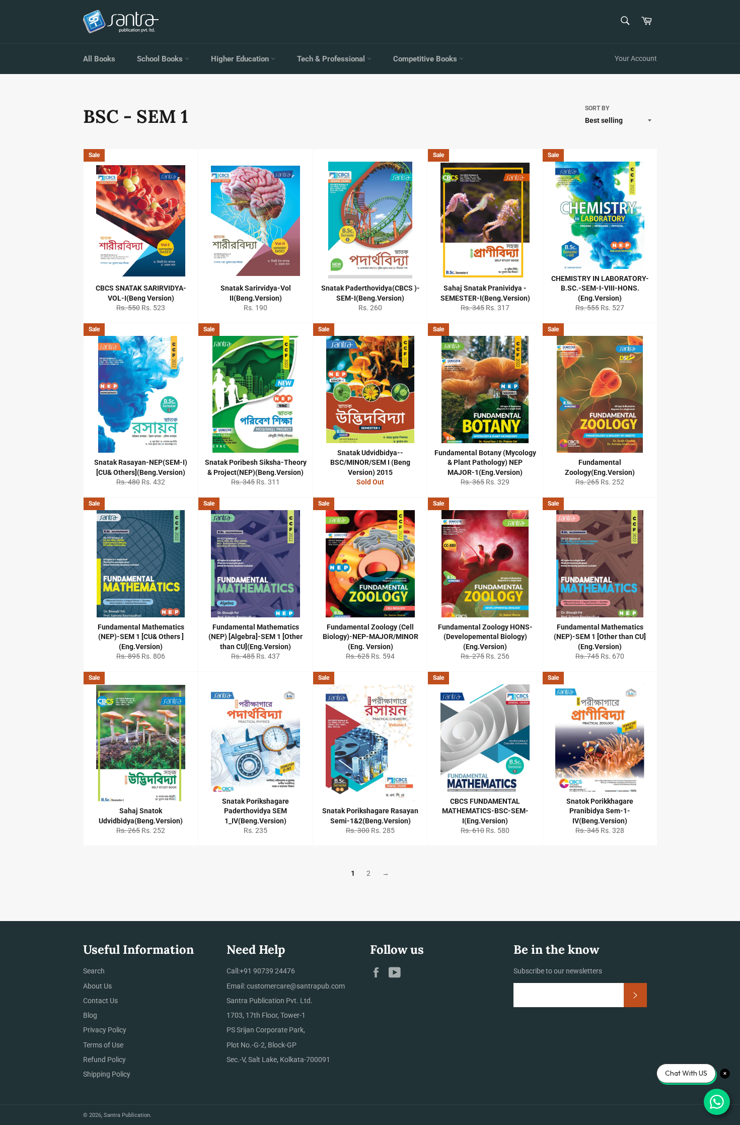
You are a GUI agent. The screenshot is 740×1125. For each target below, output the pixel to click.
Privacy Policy (104, 1030)
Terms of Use (103, 1045)
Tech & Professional (332, 58)
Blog (90, 1015)
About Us (97, 986)
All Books (99, 58)
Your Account (636, 58)
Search (94, 971)
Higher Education (241, 58)
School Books (161, 58)
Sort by (597, 108)
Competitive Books (426, 58)
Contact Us (100, 1001)
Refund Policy (104, 1060)
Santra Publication (127, 1115)
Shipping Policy (106, 1074)
